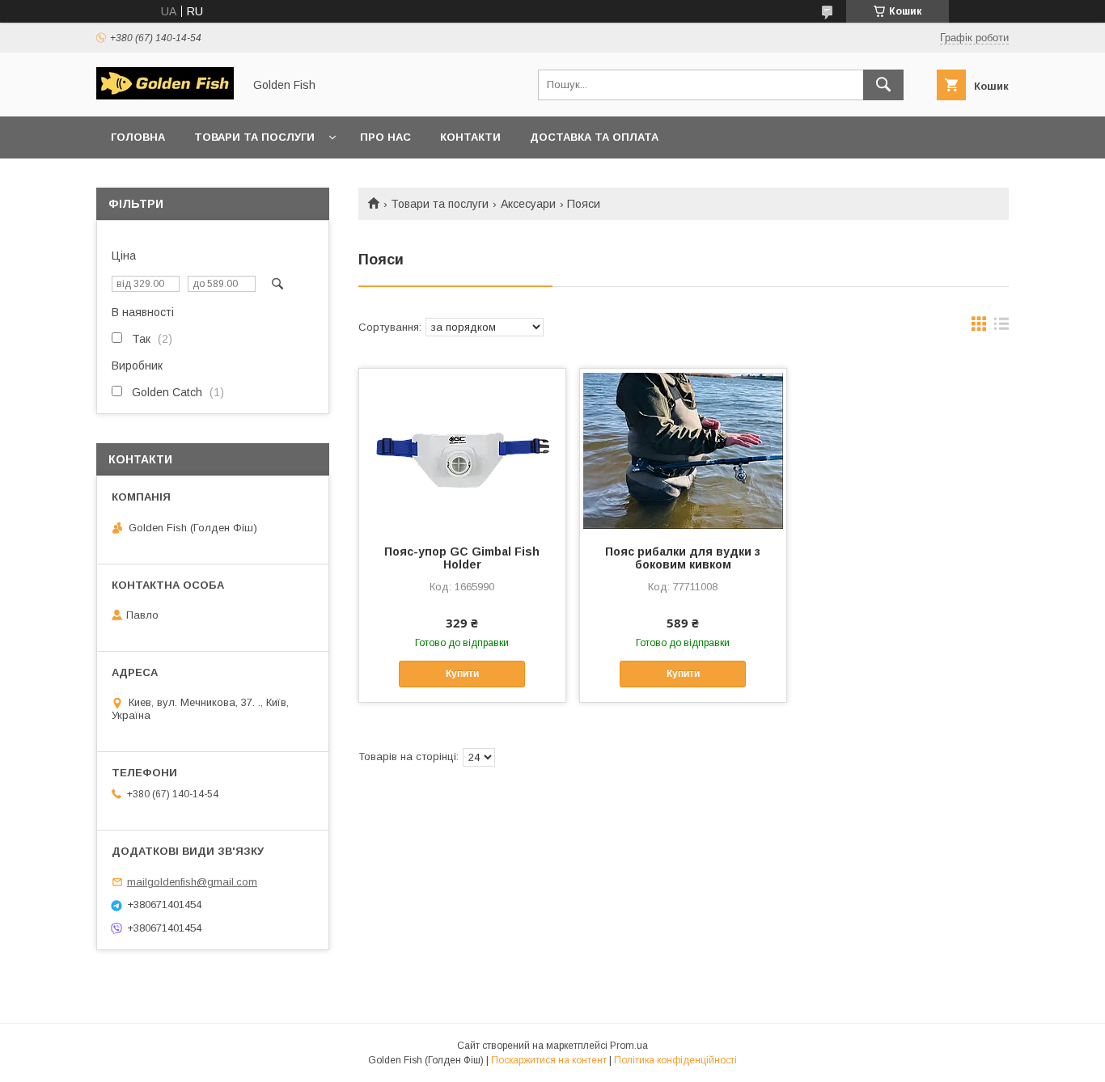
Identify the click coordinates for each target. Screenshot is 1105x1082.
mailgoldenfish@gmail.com (192, 882)
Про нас (385, 137)
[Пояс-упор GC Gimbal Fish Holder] (462, 449)
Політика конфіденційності (675, 1060)
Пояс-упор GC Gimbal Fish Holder (462, 558)
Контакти (470, 137)
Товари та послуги (254, 137)
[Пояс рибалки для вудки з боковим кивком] (683, 449)
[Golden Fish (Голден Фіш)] (165, 95)
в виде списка (1001, 327)
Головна (138, 137)
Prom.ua (629, 1045)
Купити (462, 673)
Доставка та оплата (594, 137)
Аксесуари (528, 203)
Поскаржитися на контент (549, 1060)
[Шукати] (883, 85)
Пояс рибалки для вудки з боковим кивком (682, 558)
